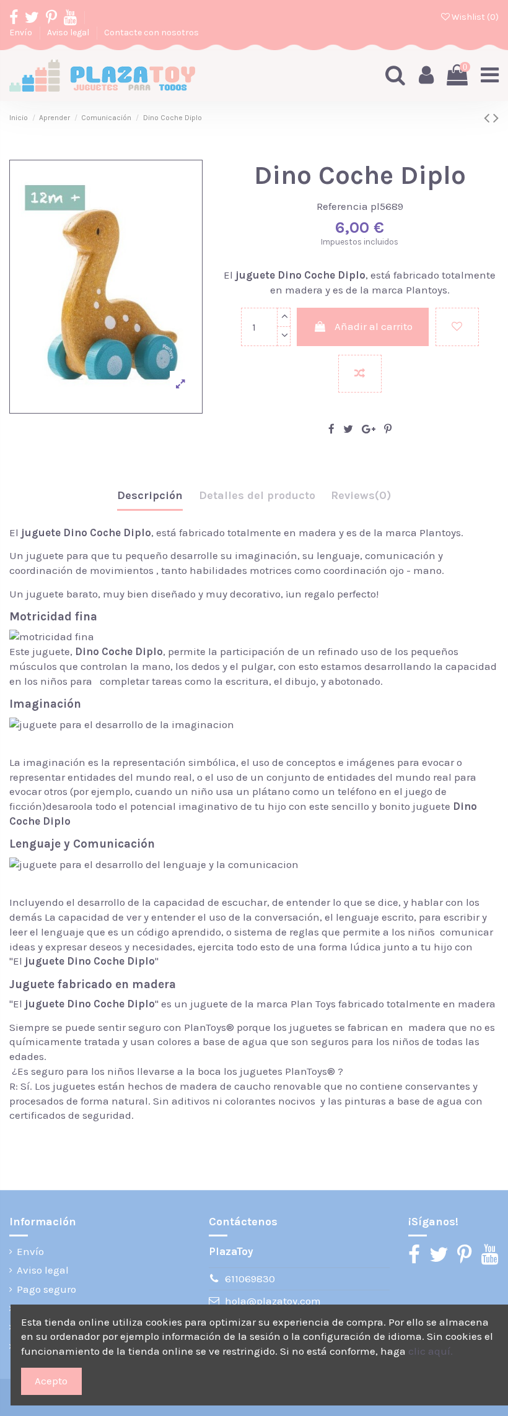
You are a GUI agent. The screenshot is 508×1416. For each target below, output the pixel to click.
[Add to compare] (360, 374)
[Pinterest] (388, 429)
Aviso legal (69, 32)
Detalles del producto (257, 495)
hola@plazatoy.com (273, 1301)
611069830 (250, 1278)
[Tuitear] (348, 429)
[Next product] (496, 118)
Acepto (51, 1381)
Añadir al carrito (374, 326)
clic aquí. (430, 1351)
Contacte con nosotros (151, 32)
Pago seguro (46, 1289)
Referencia (342, 206)
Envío (21, 32)
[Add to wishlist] (457, 327)
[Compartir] (331, 429)
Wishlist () (474, 17)
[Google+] (368, 429)
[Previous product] (488, 118)
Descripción (150, 495)
